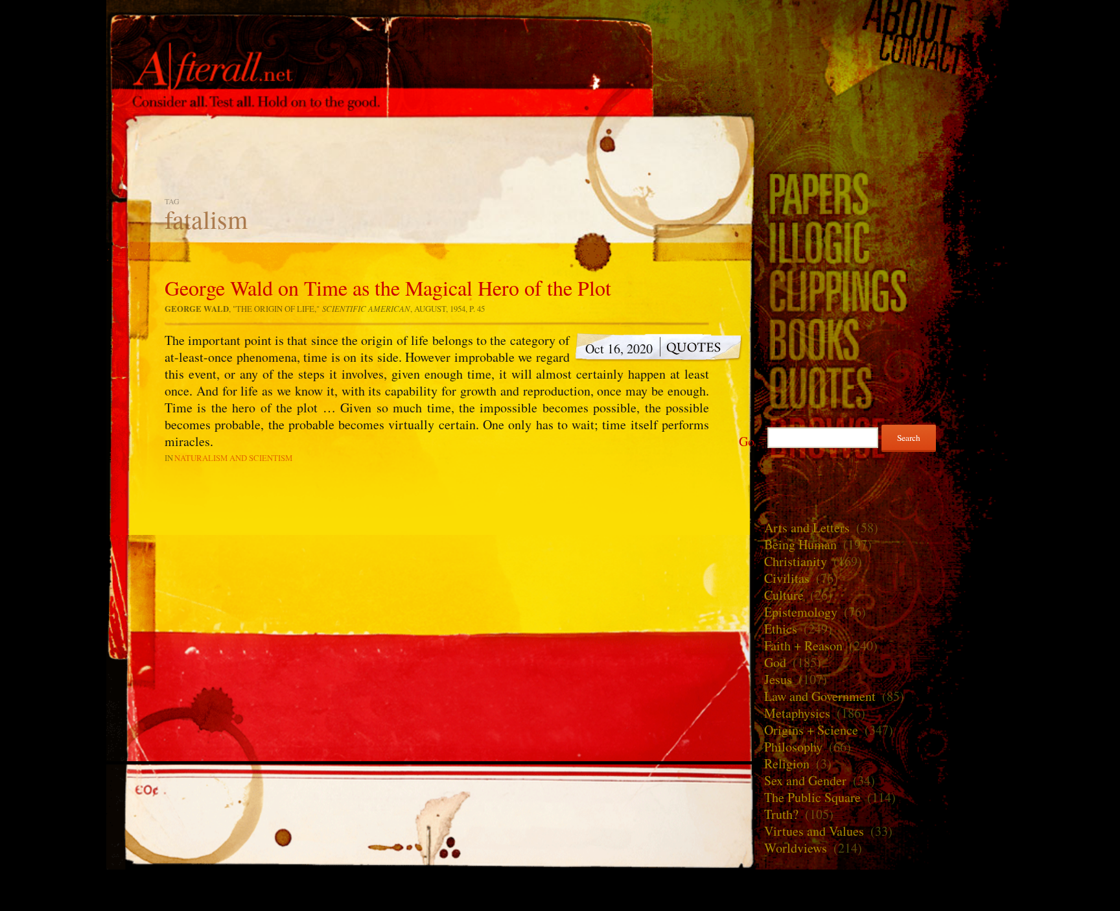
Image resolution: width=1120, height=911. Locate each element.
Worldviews (795, 848)
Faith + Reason (803, 645)
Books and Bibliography (884, 338)
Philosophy (793, 746)
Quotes (884, 387)
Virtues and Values (814, 831)
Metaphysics (797, 713)
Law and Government (820, 696)
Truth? (781, 814)
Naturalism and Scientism (233, 458)
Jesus (778, 679)
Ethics (780, 628)
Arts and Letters (807, 527)
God (775, 662)
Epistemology (800, 612)
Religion (787, 763)
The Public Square (812, 797)
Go (746, 441)
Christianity (795, 561)
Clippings (884, 290)
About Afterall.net (884, 19)
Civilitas (787, 578)
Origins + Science (811, 730)
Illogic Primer (884, 241)
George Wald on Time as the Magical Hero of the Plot (388, 288)
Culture (784, 595)
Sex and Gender (805, 780)
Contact (884, 54)
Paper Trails (884, 193)
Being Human (800, 544)
